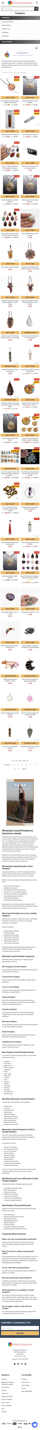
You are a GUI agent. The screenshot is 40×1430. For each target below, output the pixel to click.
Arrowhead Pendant (7, 22)
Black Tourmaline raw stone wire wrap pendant (30, 167)
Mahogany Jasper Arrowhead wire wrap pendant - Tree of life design (10, 404)
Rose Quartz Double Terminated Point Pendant (30, 370)
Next (23, 769)
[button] (36, 48)
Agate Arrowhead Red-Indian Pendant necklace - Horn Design (30, 302)
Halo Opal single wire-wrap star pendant (10, 713)
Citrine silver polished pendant (10, 267)
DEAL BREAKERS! (27, 1391)
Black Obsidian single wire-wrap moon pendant (30, 680)
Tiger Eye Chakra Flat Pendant (10, 134)
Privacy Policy (5, 1387)
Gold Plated (5, 32)
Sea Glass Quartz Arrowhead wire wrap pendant (30, 336)
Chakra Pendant (6, 25)
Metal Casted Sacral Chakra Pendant (10, 200)
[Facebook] (14, 1363)
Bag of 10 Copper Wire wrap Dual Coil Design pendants (10, 234)
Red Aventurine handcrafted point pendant (10, 543)
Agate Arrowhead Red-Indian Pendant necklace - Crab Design (10, 336)
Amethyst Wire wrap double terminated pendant (30, 508)
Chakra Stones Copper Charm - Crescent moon (10, 646)
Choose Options (30, 332)
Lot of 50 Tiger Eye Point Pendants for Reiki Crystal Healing (10, 508)
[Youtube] (25, 1363)
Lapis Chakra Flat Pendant (30, 134)
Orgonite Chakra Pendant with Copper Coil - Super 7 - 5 (30, 404)
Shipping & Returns (7, 1396)
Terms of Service (6, 1405)
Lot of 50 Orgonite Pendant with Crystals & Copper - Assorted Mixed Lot (10, 473)
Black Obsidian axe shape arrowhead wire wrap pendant (30, 646)
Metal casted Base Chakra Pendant (10, 577)
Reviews (4, 1390)
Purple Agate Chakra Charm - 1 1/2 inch (10, 613)
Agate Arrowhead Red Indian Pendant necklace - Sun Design (30, 268)
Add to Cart (10, 97)
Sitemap (4, 1411)
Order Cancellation (7, 1399)
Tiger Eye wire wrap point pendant (10, 747)
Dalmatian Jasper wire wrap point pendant (10, 370)
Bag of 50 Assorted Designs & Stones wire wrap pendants (30, 577)
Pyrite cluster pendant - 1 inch (30, 612)
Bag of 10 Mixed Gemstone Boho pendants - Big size (10, 167)
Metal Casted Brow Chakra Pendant (30, 101)
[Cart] (37, 3)
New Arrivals (25, 1382)
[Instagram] (18, 1363)
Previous (7, 765)
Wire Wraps (5, 36)
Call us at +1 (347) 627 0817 (20, 1359)
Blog (3, 1408)
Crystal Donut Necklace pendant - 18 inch (10, 680)
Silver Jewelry (26, 1385)
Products (24, 1379)
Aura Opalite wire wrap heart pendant (30, 234)
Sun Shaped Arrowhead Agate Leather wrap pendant (10, 101)
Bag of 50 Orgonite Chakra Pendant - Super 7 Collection (30, 439)
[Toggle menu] (3, 3)
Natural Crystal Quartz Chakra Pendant (30, 543)
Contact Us (5, 1393)
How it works (5, 1402)
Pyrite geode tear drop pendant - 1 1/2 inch (30, 747)
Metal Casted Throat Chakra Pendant (30, 200)
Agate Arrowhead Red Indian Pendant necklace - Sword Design (10, 302)
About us (4, 1379)
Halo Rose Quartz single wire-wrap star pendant (30, 713)
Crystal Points (6, 29)
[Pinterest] (21, 1363)
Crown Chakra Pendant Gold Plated (10, 439)
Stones (24, 1388)
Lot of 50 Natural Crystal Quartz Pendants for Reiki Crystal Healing (30, 473)
